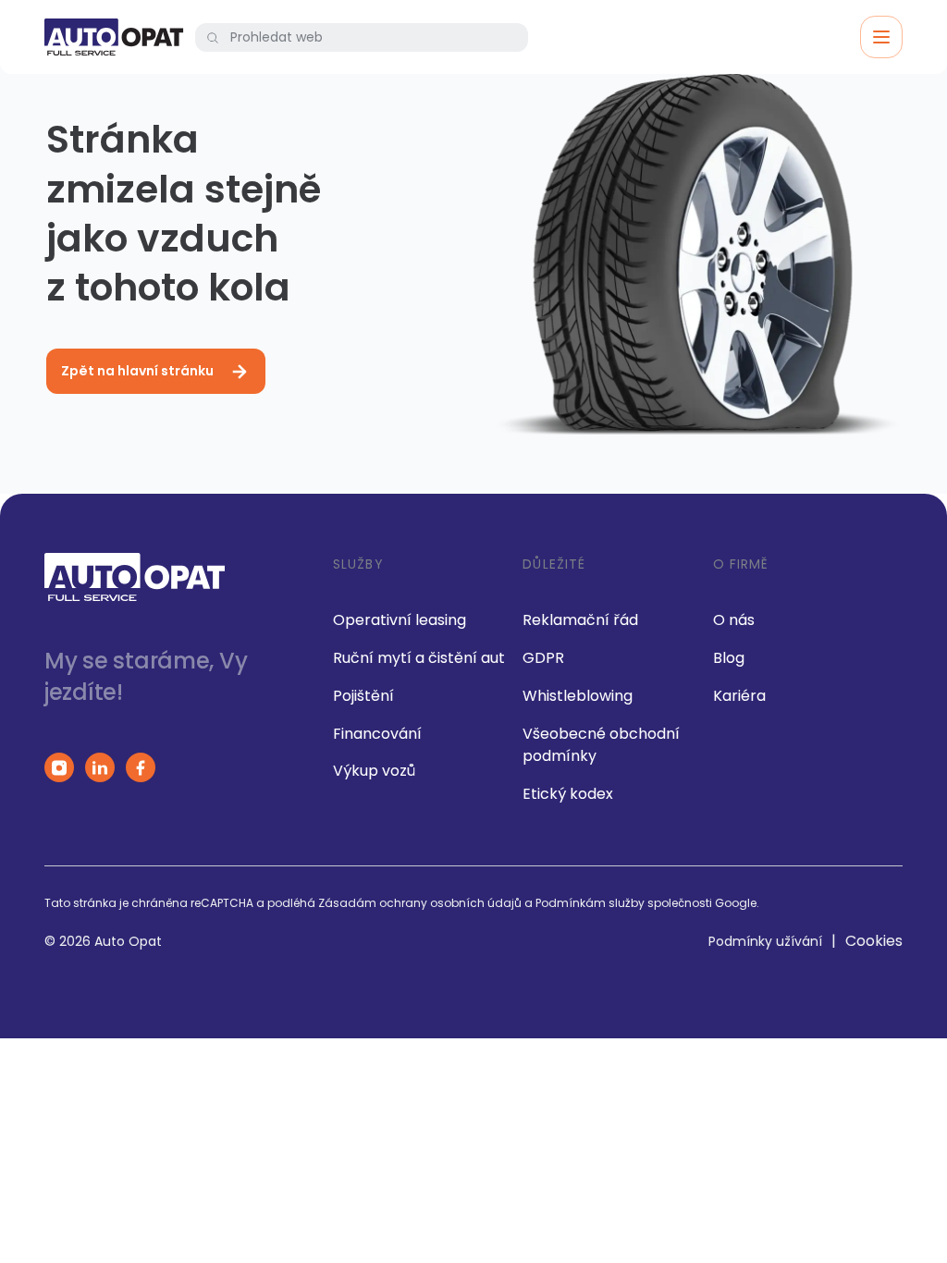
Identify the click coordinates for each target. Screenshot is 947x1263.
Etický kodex (568, 793)
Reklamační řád (580, 620)
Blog (728, 657)
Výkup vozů (374, 770)
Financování (377, 733)
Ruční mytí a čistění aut (419, 657)
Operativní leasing (399, 620)
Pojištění (363, 695)
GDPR (543, 657)
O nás (734, 620)
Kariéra (739, 695)
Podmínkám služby (590, 903)
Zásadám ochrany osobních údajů (420, 903)
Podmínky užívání (765, 941)
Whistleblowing (578, 695)
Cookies (874, 940)
